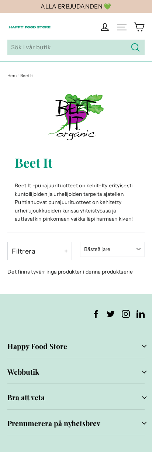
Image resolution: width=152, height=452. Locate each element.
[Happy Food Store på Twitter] (111, 313)
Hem (12, 75)
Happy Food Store (37, 346)
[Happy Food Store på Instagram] (126, 313)
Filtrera (23, 251)
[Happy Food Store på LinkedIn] (141, 313)
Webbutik (23, 371)
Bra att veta (26, 397)
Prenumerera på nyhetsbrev (53, 423)
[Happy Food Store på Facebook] (96, 313)
